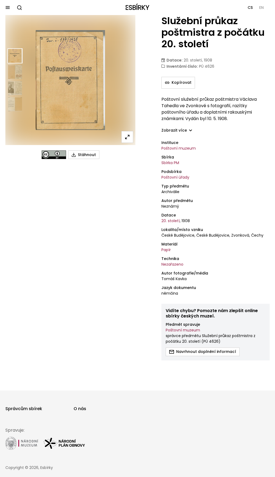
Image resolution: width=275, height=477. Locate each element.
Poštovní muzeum (178, 148)
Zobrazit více (174, 130)
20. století (170, 220)
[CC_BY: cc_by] (54, 154)
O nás (80, 409)
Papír (166, 249)
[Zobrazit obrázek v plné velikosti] (127, 137)
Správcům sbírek (23, 409)
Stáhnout (87, 154)
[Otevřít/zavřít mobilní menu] (7, 7)
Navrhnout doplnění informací (206, 351)
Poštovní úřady (175, 177)
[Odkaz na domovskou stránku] (137, 7)
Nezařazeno (172, 264)
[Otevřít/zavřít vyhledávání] (19, 7)
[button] (250, 7)
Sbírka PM (170, 162)
